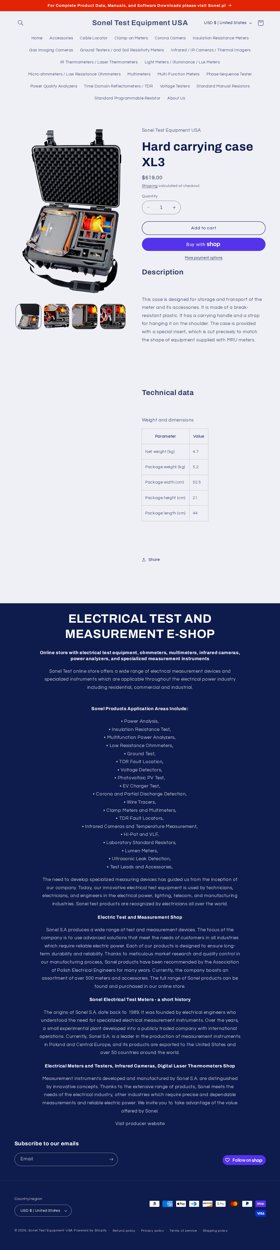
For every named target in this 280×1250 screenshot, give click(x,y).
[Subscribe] (111, 1159)
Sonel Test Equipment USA (50, 1230)
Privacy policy (152, 1230)
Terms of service (183, 1230)
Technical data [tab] (168, 393)
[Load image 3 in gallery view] (84, 316)
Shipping (150, 186)
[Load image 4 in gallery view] (112, 316)
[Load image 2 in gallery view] (56, 316)
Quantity (150, 196)
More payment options (204, 258)
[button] (20, 23)
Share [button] (154, 560)
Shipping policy (215, 1230)
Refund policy (124, 1230)
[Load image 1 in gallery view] (28, 316)
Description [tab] (163, 272)
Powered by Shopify (90, 1230)
